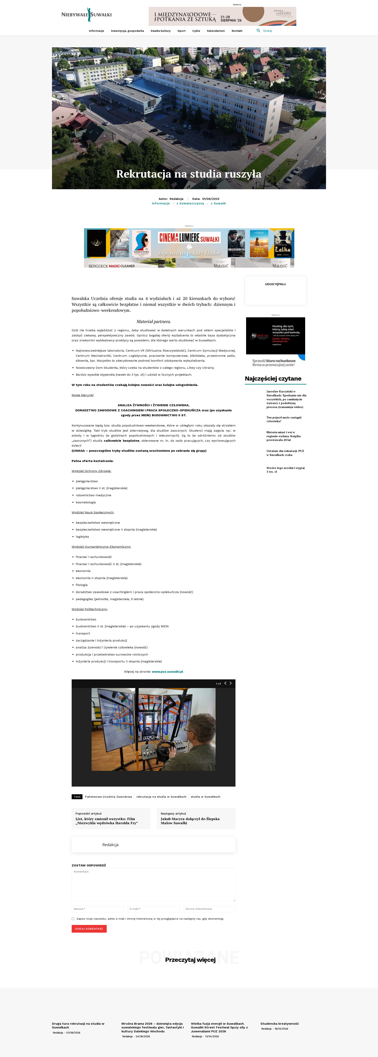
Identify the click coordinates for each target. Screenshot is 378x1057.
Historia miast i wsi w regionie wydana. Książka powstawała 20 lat (284, 436)
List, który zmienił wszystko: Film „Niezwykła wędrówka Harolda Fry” (107, 821)
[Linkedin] (137, 280)
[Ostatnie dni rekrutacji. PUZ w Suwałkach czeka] (254, 452)
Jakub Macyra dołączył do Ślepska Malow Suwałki (190, 821)
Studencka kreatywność (279, 1023)
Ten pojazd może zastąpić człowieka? (284, 419)
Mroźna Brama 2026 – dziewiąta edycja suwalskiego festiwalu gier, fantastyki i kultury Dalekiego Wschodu (152, 1027)
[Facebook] (101, 280)
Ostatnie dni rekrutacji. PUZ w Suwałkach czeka (285, 453)
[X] (119, 280)
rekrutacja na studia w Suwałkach (161, 796)
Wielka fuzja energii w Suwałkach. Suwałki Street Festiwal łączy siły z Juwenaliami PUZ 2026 (219, 1027)
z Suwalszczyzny (190, 203)
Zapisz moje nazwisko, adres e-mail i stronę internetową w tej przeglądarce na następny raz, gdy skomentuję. (150, 918)
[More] (155, 280)
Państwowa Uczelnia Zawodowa (108, 796)
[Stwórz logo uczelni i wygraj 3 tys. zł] (254, 469)
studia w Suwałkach (205, 796)
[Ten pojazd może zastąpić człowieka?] (254, 419)
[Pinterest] (146, 280)
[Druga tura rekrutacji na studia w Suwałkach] (85, 996)
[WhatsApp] (128, 280)
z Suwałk (218, 203)
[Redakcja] (87, 844)
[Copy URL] (110, 280)
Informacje (161, 203)
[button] (263, 30)
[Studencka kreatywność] (293, 996)
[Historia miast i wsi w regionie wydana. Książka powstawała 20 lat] (254, 436)
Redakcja (176, 199)
